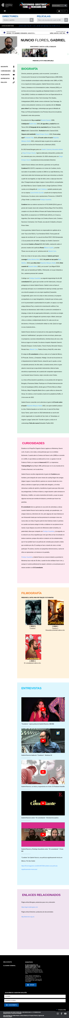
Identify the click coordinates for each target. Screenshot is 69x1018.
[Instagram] (58, 1013)
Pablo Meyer (16, 1015)
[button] (4, 10)
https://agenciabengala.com (29, 907)
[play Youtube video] (43, 709)
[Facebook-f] (61, 1013)
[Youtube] (65, 1013)
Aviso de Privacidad (16, 1013)
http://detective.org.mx (27, 916)
